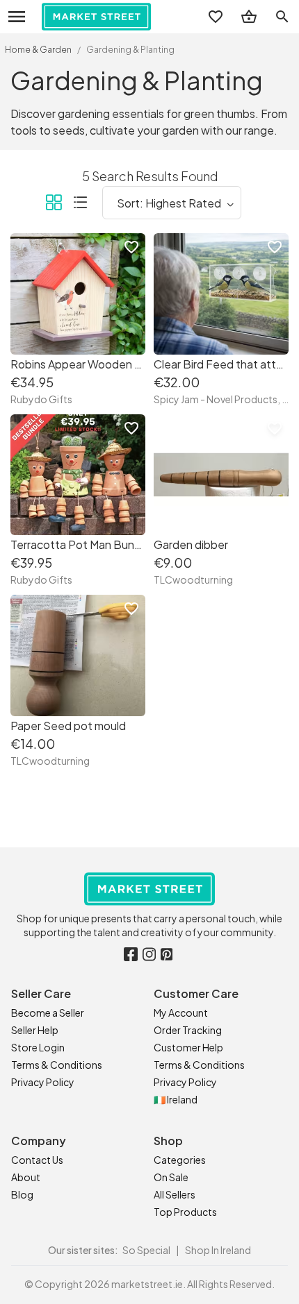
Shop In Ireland (218, 1250)
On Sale (171, 1177)
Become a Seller (47, 1012)
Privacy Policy (42, 1082)
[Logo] (96, 17)
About (25, 1177)
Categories (180, 1159)
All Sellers (174, 1194)
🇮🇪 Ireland (175, 1099)
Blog (22, 1194)
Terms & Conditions (56, 1064)
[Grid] (53, 204)
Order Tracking (188, 1030)
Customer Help (188, 1047)
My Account (181, 1012)
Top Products (185, 1211)
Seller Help (34, 1030)
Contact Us (37, 1159)
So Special (146, 1250)
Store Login (38, 1047)
